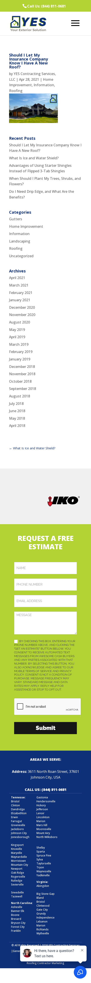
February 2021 (20, 292)
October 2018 (20, 381)
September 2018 (22, 388)
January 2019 (19, 359)
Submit (45, 728)
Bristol (40, 902)
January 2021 (19, 300)
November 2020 (22, 314)
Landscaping (19, 241)
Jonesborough (20, 837)
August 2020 (19, 322)
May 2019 (17, 329)
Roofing (16, 90)
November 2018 (22, 373)
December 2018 (22, 366)
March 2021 (18, 285)
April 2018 (17, 425)
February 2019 (20, 351)
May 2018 (17, 418)
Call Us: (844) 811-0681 (46, 6)
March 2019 (18, 344)
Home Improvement (26, 226)
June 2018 (17, 410)
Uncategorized (21, 256)
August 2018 (19, 396)
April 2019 (17, 336)
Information (44, 85)
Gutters (15, 219)
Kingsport (17, 845)
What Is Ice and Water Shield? (34, 158)
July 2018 (16, 403)
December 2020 (22, 307)
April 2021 (17, 277)
